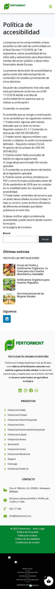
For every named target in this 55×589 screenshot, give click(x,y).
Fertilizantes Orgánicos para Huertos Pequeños (33, 281)
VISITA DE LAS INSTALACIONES (21, 258)
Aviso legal (27, 569)
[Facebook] (31, 390)
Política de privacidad (28, 572)
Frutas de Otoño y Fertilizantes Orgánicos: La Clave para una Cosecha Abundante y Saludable (32, 270)
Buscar (7, 233)
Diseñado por (23, 585)
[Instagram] (26, 390)
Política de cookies (27, 576)
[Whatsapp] (36, 390)
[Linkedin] (7, 319)
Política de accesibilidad (27, 580)
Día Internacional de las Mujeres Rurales (30, 295)
